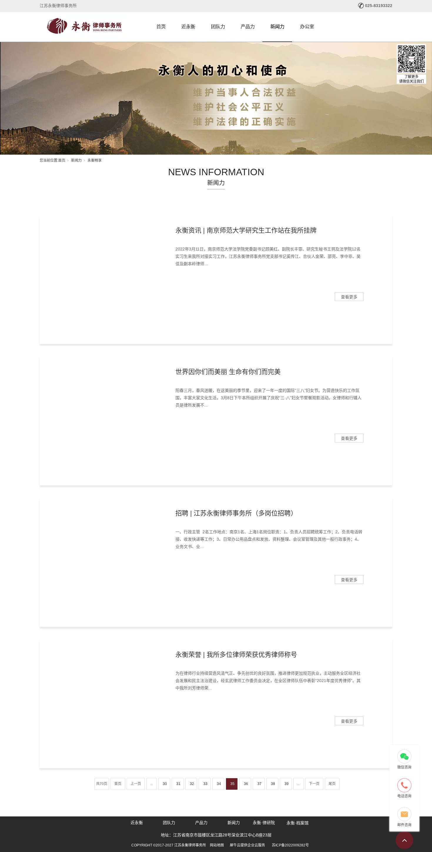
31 (178, 784)
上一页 (135, 784)
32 (192, 784)
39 (286, 784)
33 (205, 784)
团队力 (218, 26)
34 (219, 784)
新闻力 (277, 26)
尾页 (332, 784)
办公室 (307, 26)
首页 (161, 26)
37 (259, 784)
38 (273, 784)
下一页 (314, 784)
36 (246, 784)
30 (165, 784)
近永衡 (188, 26)
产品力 (248, 26)
